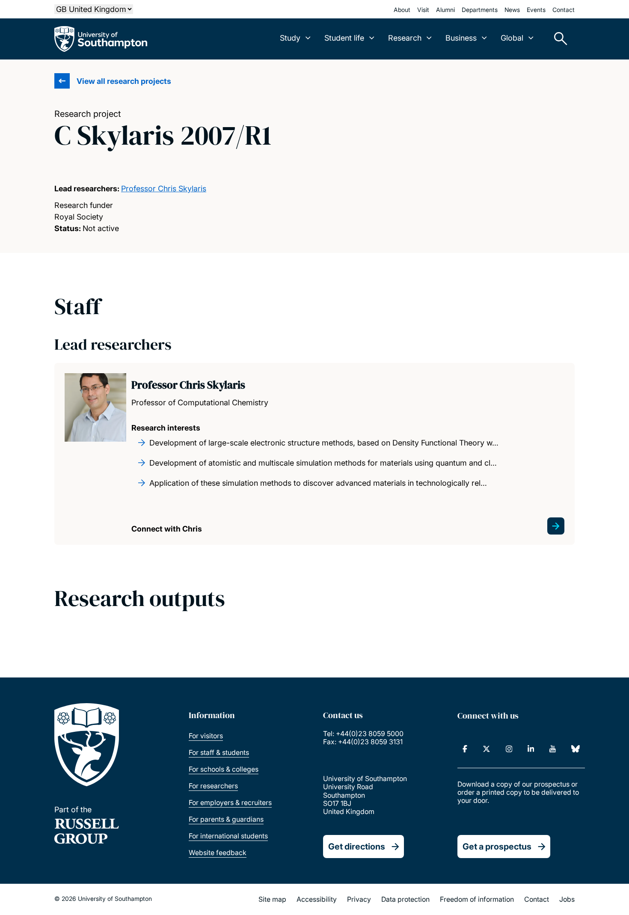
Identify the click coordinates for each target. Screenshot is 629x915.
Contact (563, 9)
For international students (228, 836)
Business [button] (461, 37)
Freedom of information (477, 899)
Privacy (359, 899)
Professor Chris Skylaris (163, 188)
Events (536, 9)
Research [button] (404, 37)
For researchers (213, 785)
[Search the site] (557, 39)
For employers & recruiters (230, 802)
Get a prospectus (497, 846)
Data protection (405, 899)
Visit (423, 9)
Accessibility (317, 899)
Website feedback (217, 852)
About (402, 9)
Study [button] (290, 37)
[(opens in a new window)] (464, 749)
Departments (480, 9)
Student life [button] (344, 37)
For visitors (206, 735)
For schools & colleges (223, 769)
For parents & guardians (226, 819)
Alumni (445, 9)
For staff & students (219, 752)
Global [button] (512, 37)
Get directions (356, 846)
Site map (272, 899)
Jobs (567, 899)
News (512, 9)
